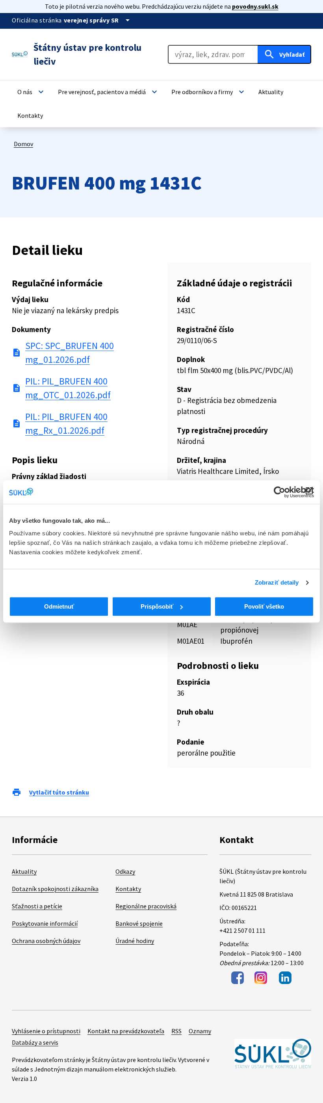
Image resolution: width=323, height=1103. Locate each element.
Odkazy (125, 871)
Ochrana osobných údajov (46, 941)
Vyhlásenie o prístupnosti (46, 1031)
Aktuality (24, 871)
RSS (176, 1031)
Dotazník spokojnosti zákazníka (55, 889)
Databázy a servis (35, 1042)
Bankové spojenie (139, 923)
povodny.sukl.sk (255, 6)
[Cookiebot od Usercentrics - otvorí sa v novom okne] (279, 492)
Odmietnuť (59, 606)
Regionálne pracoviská (145, 906)
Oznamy (200, 1031)
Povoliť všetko (264, 606)
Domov (23, 144)
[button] (31, 91)
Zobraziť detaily (277, 582)
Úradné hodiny (134, 941)
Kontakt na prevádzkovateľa (125, 1031)
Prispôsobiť (157, 606)
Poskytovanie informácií (45, 923)
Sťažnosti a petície (37, 906)
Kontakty (128, 889)
